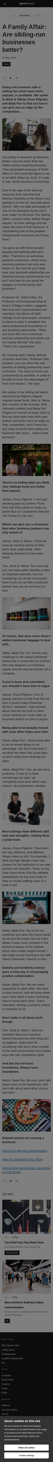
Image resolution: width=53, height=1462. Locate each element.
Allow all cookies (26, 1447)
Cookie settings (26, 1455)
